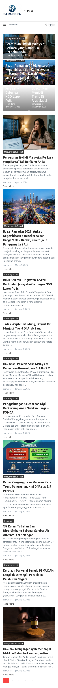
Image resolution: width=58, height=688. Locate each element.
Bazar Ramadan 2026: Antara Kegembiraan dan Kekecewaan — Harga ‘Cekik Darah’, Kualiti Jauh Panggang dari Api (27, 71)
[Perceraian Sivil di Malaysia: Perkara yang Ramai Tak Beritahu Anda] (29, 132)
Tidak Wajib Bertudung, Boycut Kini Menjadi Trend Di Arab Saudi (40, 90)
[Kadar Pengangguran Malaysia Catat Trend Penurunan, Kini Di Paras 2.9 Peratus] (29, 457)
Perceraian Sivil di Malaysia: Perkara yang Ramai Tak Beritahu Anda (25, 48)
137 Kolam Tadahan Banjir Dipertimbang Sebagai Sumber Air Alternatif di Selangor (26, 530)
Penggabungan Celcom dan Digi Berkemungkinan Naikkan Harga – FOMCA (26, 408)
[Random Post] (46, 24)
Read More (8, 186)
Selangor (8, 521)
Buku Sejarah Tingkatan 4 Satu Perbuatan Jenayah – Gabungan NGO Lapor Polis (14, 86)
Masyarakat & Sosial (15, 38)
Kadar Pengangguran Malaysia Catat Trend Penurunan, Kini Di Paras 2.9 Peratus (28, 486)
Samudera (13, 24)
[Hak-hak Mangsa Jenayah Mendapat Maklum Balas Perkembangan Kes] (29, 624)
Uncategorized (11, 274)
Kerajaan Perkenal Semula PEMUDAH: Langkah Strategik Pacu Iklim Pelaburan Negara (28, 574)
